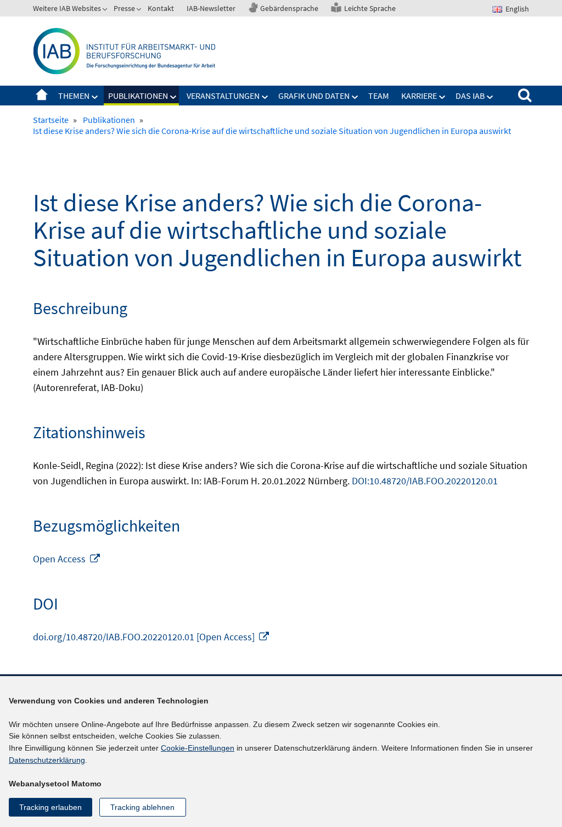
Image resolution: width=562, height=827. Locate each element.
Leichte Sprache (370, 8)
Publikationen (138, 95)
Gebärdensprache (289, 8)
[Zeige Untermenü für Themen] (95, 97)
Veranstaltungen (223, 95)
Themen (73, 95)
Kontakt (161, 8)
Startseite (41, 95)
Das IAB (470, 95)
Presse (124, 8)
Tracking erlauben (50, 807)
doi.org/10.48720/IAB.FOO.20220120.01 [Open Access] (151, 636)
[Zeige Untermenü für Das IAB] (490, 97)
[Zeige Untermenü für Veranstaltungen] (265, 97)
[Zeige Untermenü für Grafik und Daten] (355, 97)
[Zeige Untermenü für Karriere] (442, 97)
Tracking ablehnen (142, 807)
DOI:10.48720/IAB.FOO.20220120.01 (425, 480)
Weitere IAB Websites (67, 8)
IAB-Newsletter (211, 8)
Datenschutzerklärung (47, 760)
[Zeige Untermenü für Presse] (140, 10)
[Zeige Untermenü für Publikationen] (173, 97)
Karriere (419, 95)
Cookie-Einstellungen (197, 748)
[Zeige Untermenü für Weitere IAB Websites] (106, 10)
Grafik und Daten (314, 95)
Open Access (67, 558)
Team (378, 95)
